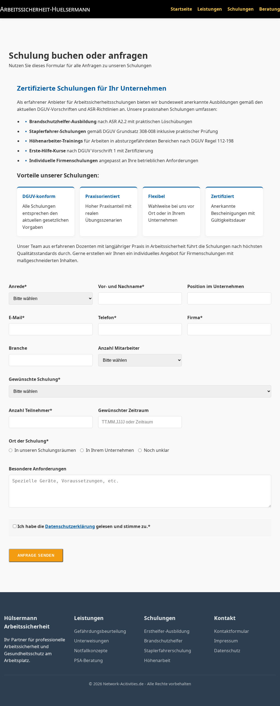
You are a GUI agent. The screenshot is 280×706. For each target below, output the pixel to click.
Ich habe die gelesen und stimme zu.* (83, 526)
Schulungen (241, 9)
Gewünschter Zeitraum (123, 410)
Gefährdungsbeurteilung (100, 631)
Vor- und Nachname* (121, 286)
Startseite (181, 9)
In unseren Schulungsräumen (45, 450)
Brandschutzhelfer (163, 641)
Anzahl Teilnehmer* (30, 410)
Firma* (195, 318)
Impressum (226, 641)
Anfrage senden (36, 555)
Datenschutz (227, 651)
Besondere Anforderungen (37, 469)
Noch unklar (156, 450)
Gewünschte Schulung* (34, 379)
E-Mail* (17, 318)
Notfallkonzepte (90, 651)
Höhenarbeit (157, 660)
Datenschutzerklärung (70, 526)
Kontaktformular (231, 631)
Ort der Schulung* (29, 441)
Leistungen (209, 9)
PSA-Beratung (88, 660)
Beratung (269, 9)
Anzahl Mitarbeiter (118, 348)
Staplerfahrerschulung (167, 651)
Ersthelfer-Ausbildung (166, 631)
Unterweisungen (91, 641)
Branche (18, 348)
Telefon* (107, 318)
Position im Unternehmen (215, 286)
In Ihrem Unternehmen (110, 450)
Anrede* (18, 286)
